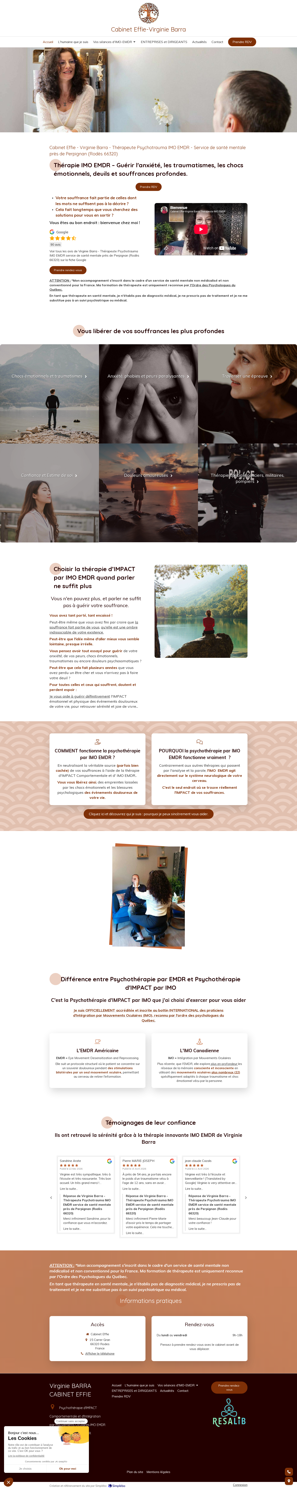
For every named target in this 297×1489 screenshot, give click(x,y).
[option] (86, 1196)
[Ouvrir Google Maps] (289, 1481)
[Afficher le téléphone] (289, 1472)
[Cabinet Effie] (148, 23)
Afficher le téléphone (100, 1353)
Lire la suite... (69, 1189)
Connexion (240, 1485)
